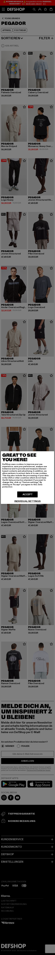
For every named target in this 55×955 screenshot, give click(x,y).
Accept (28, 494)
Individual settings (27, 501)
